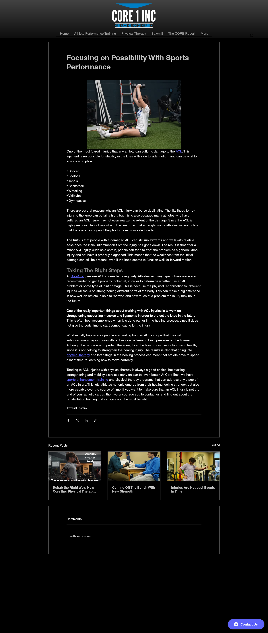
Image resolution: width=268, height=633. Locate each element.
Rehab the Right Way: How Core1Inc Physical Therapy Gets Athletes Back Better (73, 489)
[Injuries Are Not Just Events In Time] (193, 466)
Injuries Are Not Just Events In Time (193, 489)
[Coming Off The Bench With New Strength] (134, 466)
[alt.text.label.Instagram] (251, 35)
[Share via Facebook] (68, 420)
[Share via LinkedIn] (86, 420)
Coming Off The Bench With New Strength (133, 489)
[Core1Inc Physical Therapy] (74, 466)
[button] (182, 33)
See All (216, 444)
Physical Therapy (77, 407)
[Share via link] (95, 420)
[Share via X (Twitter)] (77, 420)
